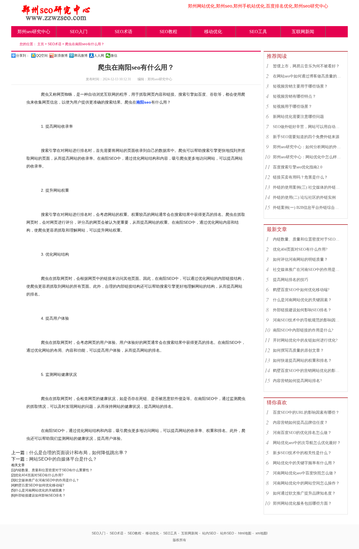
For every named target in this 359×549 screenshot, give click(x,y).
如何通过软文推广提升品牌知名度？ (304, 493)
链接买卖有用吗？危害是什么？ (300, 177)
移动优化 (213, 31)
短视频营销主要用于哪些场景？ (300, 86)
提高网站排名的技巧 (290, 280)
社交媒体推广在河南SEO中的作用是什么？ (47, 480)
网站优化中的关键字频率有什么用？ (304, 463)
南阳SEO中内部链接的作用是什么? (303, 330)
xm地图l (262, 533)
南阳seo (143, 102)
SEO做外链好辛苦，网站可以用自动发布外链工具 (307, 127)
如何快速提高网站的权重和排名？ (302, 360)
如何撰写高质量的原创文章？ (298, 350)
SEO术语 (123, 31)
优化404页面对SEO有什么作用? (39, 475)
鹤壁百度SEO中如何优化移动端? (39, 485)
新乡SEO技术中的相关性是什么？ (302, 453)
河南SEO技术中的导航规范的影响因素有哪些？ (307, 320)
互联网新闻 (303, 31)
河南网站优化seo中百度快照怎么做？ (305, 473)
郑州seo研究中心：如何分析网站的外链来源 (307, 147)
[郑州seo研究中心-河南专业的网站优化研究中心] (56, 19)
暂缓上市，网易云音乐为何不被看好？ (306, 66)
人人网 (99, 56)
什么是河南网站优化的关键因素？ (40, 490)
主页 (40, 44)
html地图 (244, 533)
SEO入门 (79, 31)
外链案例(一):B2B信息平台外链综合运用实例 (307, 207)
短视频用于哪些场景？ (292, 106)
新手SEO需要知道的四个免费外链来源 (306, 137)
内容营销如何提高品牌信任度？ (300, 422)
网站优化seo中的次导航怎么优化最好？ (307, 443)
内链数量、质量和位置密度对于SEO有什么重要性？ (54, 470)
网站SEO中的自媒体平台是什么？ (63, 459)
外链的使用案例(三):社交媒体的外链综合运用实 (307, 187)
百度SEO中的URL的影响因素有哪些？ (306, 412)
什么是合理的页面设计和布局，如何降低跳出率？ (78, 452)
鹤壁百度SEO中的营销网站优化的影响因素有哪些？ (307, 371)
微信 (114, 56)
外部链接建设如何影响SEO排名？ (40, 495)
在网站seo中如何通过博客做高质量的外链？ (307, 76)
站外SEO (227, 533)
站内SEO (209, 533)
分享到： (22, 56)
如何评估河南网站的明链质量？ (300, 259)
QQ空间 (42, 56)
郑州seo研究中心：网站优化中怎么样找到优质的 (307, 157)
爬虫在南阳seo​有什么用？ (84, 44)
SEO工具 (258, 31)
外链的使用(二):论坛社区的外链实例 (304, 197)
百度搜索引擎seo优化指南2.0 (297, 167)
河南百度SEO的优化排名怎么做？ (302, 433)
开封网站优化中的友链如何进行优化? (305, 340)
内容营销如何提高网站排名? (297, 381)
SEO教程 (168, 31)
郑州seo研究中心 (33, 31)
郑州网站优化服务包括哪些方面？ (302, 503)
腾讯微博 (81, 56)
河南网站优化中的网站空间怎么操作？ (306, 483)
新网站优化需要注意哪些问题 (298, 117)
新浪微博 (61, 56)
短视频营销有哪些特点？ (294, 96)
